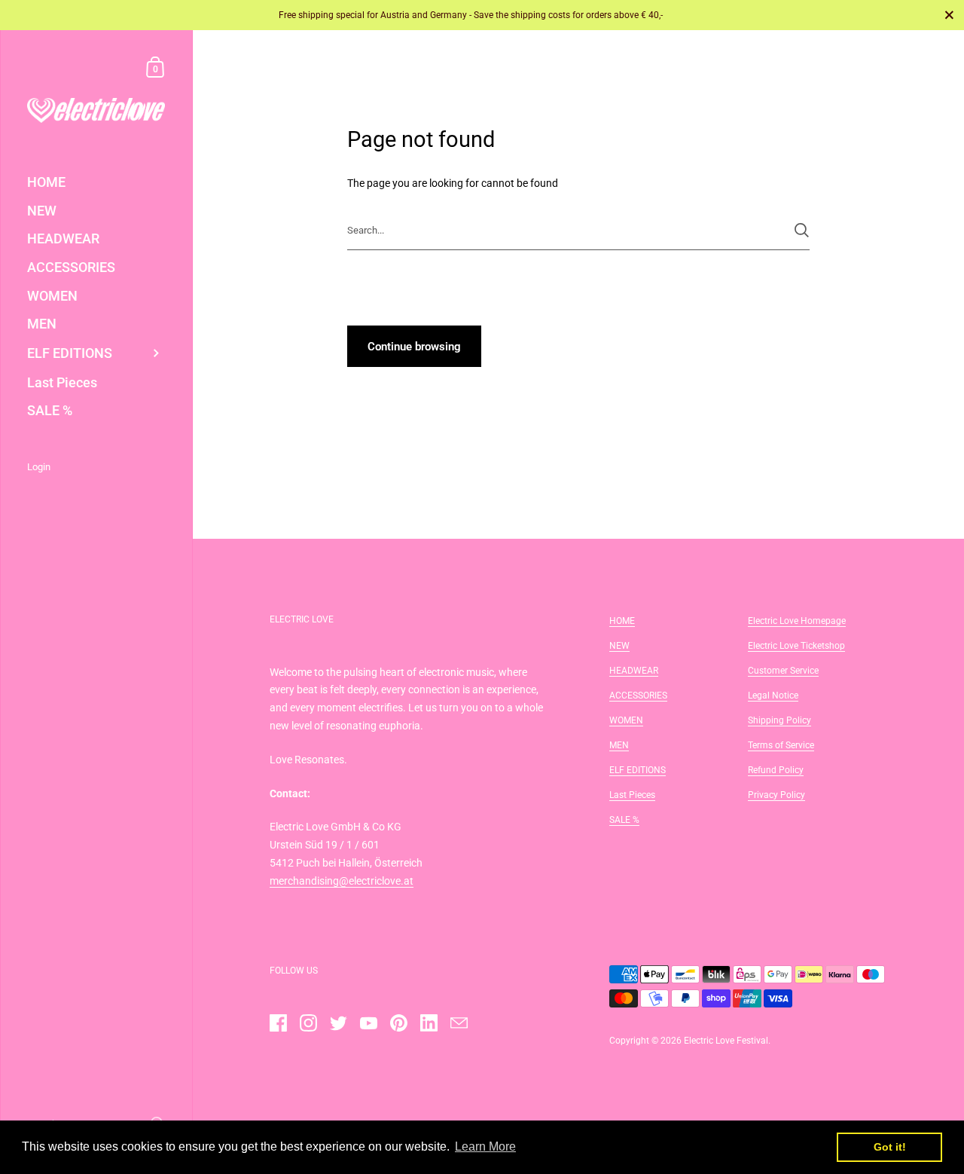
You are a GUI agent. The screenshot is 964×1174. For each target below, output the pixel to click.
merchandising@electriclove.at (341, 881)
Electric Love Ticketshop (796, 646)
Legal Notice (773, 695)
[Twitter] (338, 1022)
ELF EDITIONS (637, 770)
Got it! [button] (890, 1147)
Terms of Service (781, 745)
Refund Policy (776, 770)
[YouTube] (368, 1022)
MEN (619, 745)
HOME (622, 621)
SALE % (624, 820)
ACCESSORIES (638, 695)
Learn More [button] (485, 1146)
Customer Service (783, 670)
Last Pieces (632, 795)
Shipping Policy (779, 720)
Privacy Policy (776, 795)
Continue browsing (414, 346)
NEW (619, 646)
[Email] (459, 1022)
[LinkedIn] (428, 1022)
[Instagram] (308, 1022)
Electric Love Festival (726, 1040)
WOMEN (626, 720)
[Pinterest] (398, 1022)
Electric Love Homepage (797, 621)
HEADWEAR (633, 670)
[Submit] (802, 230)
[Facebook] (278, 1022)
